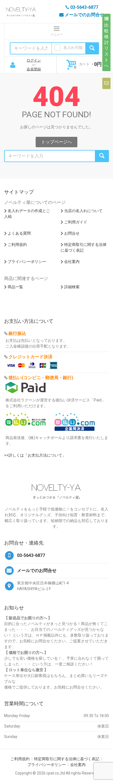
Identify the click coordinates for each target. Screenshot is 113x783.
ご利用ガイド (75, 222)
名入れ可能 (73, 47)
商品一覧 (15, 287)
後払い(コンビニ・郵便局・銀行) (41, 377)
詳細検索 (72, 287)
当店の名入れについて (83, 211)
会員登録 (34, 69)
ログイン (34, 60)
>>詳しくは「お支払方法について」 (35, 455)
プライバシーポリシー (27, 261)
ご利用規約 (17, 244)
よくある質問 (19, 233)
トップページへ (56, 142)
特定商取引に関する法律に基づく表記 (66, 759)
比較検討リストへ (106, 45)
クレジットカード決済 (30, 356)
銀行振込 (17, 333)
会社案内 (72, 261)
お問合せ (72, 233)
